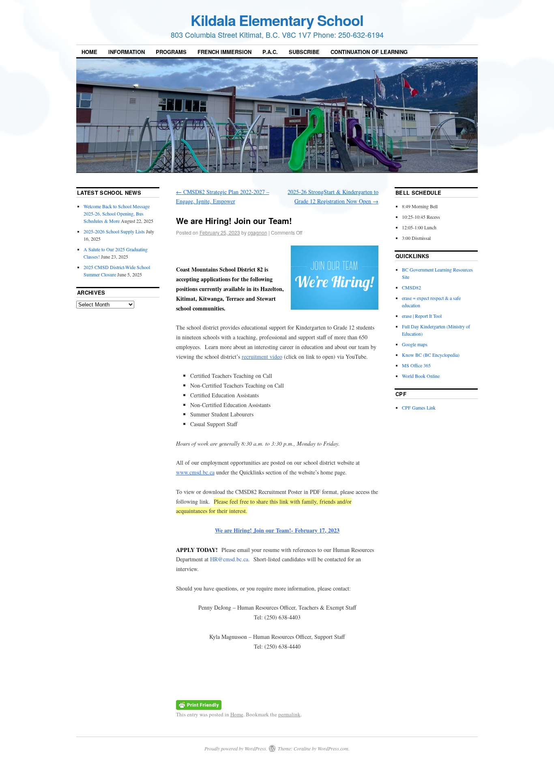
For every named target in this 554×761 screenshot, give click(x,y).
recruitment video (262, 356)
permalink (289, 714)
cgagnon (257, 232)
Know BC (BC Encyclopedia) (431, 354)
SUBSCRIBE (304, 52)
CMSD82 (411, 287)
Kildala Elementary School (277, 19)
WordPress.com (333, 748)
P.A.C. (270, 52)
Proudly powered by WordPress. (235, 748)
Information (126, 52)
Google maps (414, 344)
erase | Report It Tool (422, 316)
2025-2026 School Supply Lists (114, 231)
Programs (171, 52)
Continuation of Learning (369, 52)
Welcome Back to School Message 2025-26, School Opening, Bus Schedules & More (117, 213)
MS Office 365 (416, 365)
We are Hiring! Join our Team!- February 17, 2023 (277, 530)
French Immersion (224, 52)
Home (89, 52)
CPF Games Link (419, 407)
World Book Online (421, 376)
